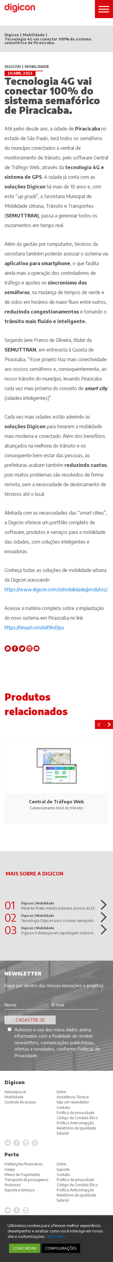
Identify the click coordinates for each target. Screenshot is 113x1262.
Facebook (15, 648)
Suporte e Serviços (19, 1190)
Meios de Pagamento (22, 1174)
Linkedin (29, 648)
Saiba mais (55, 1236)
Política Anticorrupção (75, 1190)
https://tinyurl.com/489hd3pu (34, 628)
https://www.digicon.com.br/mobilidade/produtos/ (56, 589)
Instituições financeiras (23, 1164)
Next (108, 724)
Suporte (63, 1169)
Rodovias (12, 1185)
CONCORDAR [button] (24, 1248)
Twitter (22, 648)
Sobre (61, 1164)
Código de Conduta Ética (77, 1185)
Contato (63, 1174)
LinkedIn (26, 1210)
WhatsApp (8, 648)
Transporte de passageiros (26, 1179)
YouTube (8, 1210)
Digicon (12, 35)
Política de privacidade (75, 1179)
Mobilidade (34, 35)
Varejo (10, 1169)
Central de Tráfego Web (56, 801)
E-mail (36, 648)
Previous (99, 724)
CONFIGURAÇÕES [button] (61, 1248)
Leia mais (101, 905)
